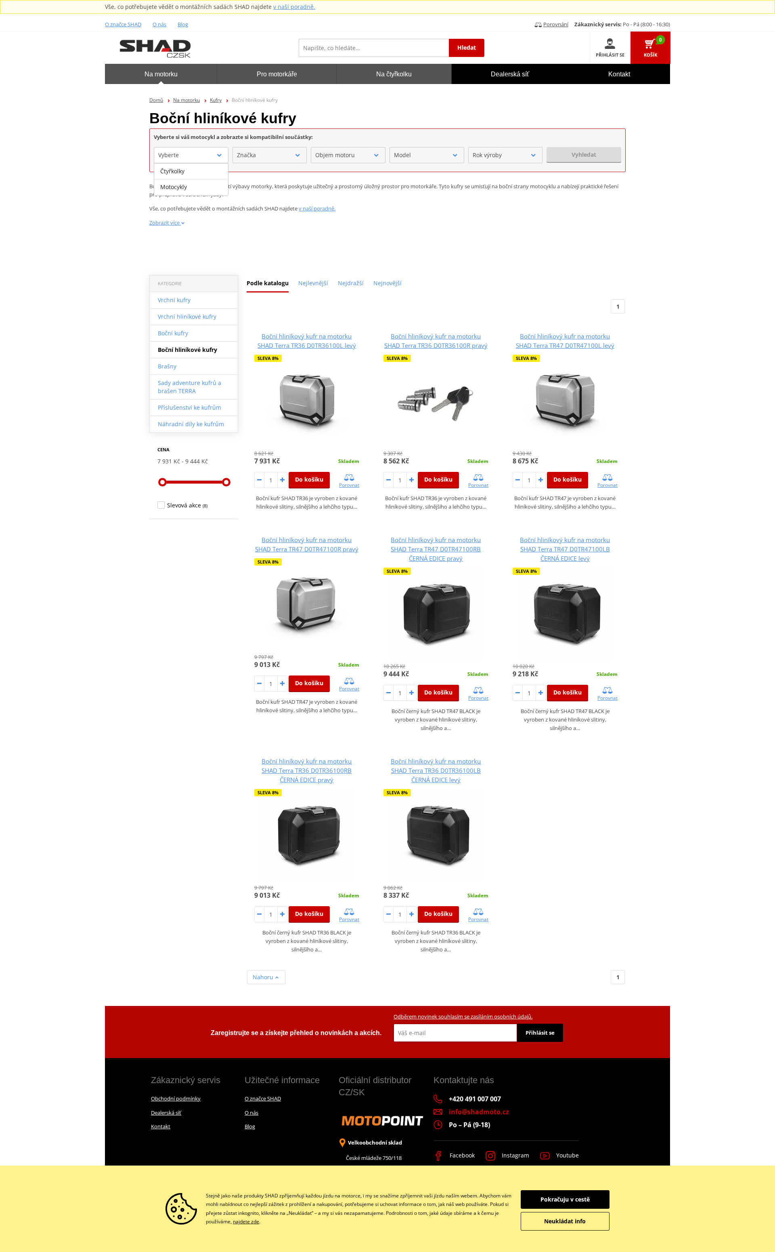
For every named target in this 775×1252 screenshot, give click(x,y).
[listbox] (191, 179)
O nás (159, 24)
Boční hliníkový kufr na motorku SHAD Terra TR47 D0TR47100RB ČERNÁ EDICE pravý (436, 549)
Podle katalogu (268, 283)
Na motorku (186, 100)
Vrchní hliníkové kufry (187, 316)
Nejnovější (387, 283)
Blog (183, 24)
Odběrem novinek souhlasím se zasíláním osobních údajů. (463, 1016)
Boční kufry (173, 333)
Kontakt (160, 1126)
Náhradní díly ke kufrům (191, 424)
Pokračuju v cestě (565, 1199)
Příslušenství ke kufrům (189, 407)
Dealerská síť (166, 1112)
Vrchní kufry (174, 300)
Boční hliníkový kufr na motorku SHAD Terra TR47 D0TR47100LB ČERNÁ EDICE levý (565, 549)
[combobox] (191, 155)
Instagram (514, 1155)
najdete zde (246, 1221)
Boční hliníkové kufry (187, 350)
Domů (156, 100)
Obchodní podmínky (176, 1098)
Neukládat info (565, 1221)
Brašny (167, 366)
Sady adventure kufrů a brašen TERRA (189, 387)
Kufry (216, 100)
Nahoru (264, 977)
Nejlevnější (313, 283)
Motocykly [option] (173, 187)
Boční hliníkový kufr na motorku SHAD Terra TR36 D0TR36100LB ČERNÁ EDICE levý (436, 770)
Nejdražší (351, 283)
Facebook (461, 1155)
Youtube (567, 1155)
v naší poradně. (294, 7)
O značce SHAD (123, 24)
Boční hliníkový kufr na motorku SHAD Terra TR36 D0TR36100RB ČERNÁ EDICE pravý (307, 770)
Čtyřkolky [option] (172, 171)
